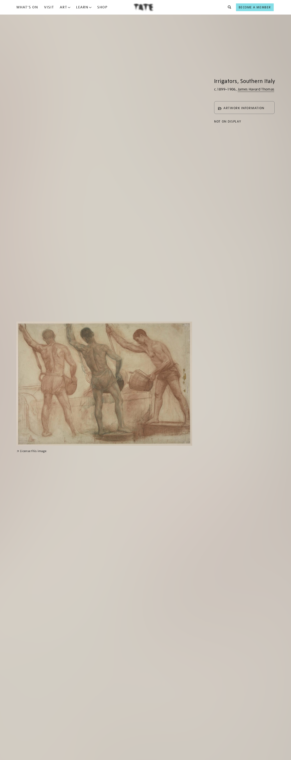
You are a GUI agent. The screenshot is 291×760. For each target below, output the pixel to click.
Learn (82, 7)
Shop (102, 7)
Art (63, 7)
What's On (27, 7)
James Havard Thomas (256, 89)
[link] (31, 451)
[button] (228, 7)
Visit (49, 7)
